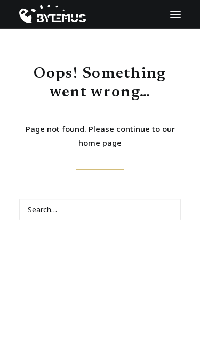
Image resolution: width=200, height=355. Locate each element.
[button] (175, 14)
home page (100, 142)
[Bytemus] (47, 14)
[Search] (100, 209)
